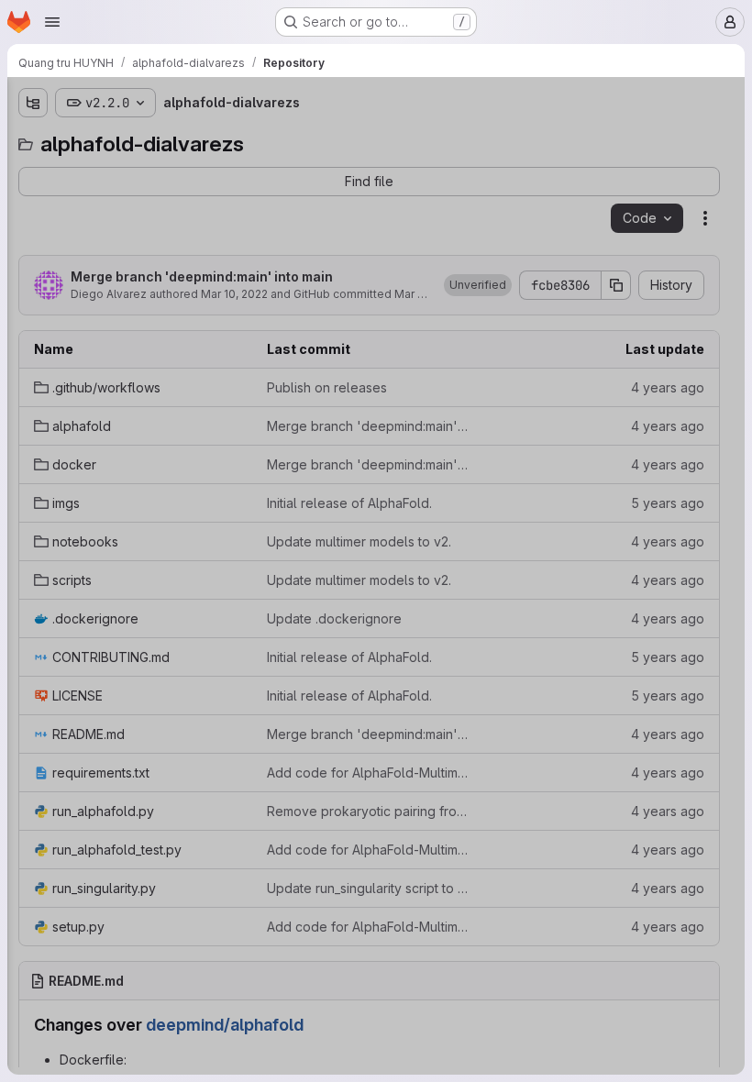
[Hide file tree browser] (33, 102)
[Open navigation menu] (52, 22)
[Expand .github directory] (33, 171)
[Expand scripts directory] (33, 318)
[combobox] (150, 139)
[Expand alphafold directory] (33, 201)
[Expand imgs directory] (33, 259)
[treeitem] (152, 171)
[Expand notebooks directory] (33, 289)
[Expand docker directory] (33, 230)
